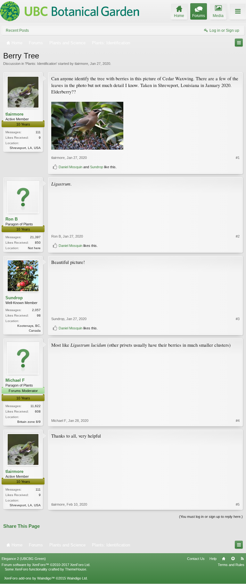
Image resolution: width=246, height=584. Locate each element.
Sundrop (96, 167)
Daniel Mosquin (70, 167)
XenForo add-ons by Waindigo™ (29, 578)
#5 (238, 504)
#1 (238, 158)
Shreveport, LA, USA (25, 148)
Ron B (11, 219)
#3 (238, 319)
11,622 (35, 406)
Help (213, 559)
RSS (242, 558)
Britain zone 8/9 (29, 421)
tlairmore (81, 63)
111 (38, 132)
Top (233, 558)
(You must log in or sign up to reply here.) (211, 517)
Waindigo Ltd (77, 578)
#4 (238, 421)
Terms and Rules (231, 565)
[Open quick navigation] (239, 43)
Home (223, 558)
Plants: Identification (41, 63)
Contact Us (196, 559)
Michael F (15, 380)
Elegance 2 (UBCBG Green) (24, 559)
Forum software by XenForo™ (46, 565)
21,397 (35, 237)
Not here (34, 248)
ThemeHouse (75, 569)
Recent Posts (17, 30)
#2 (238, 236)
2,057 (36, 310)
